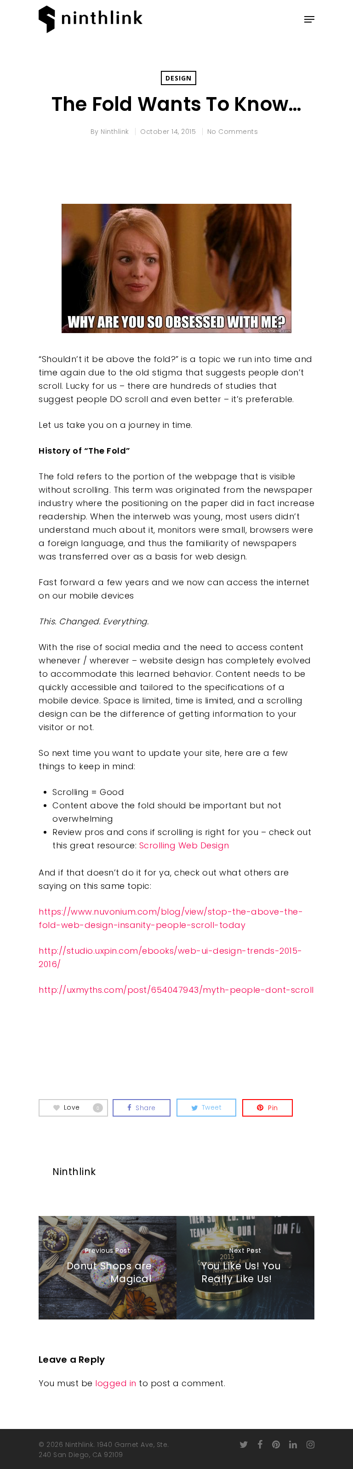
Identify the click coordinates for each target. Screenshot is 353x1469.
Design (178, 78)
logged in (116, 1383)
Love (82, 1107)
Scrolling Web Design (184, 845)
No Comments (232, 131)
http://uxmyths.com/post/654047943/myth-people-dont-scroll (176, 990)
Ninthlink (115, 131)
